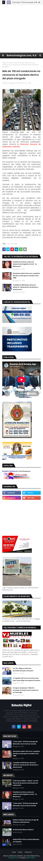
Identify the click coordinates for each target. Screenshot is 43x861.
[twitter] (31, 493)
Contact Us (28, 852)
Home (14, 852)
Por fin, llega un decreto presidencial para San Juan (23, 669)
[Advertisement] (21, 28)
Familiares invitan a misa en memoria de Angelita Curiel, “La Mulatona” (25, 264)
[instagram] (11, 498)
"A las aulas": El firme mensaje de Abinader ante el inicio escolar (25, 742)
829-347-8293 (30, 858)
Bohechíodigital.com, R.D (21, 55)
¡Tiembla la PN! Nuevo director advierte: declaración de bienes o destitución (25, 287)
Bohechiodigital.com (10, 83)
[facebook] (11, 493)
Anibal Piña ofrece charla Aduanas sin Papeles (26, 840)
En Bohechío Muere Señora (23, 830)
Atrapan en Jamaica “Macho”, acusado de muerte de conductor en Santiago (26, 690)
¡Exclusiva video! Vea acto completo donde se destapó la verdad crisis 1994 (26, 275)
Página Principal (7, 63)
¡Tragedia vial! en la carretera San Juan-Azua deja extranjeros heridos (26, 679)
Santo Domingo (19, 63)
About (20, 852)
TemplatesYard (13, 858)
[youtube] (31, 498)
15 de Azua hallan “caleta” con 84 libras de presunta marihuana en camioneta (25, 783)
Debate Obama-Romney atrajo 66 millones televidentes (25, 821)
